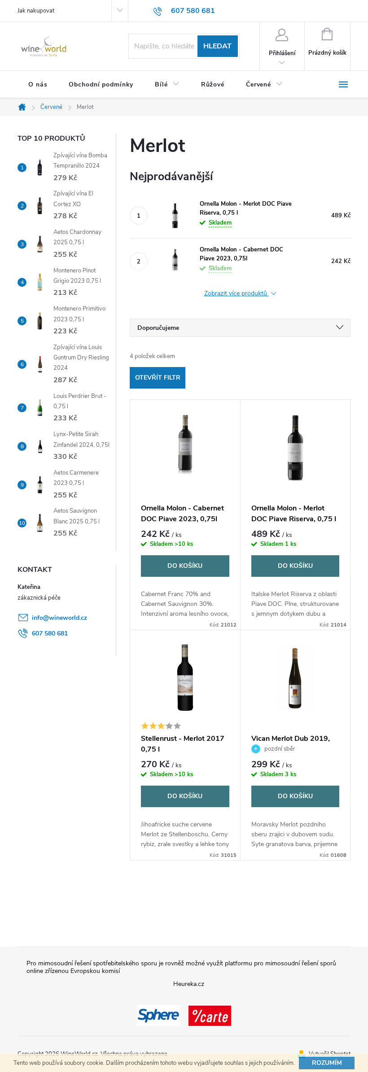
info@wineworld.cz (59, 618)
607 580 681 (50, 633)
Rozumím (327, 1063)
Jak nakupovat (36, 11)
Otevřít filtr (157, 377)
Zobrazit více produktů (236, 294)
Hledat (217, 46)
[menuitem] (38, 85)
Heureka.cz (188, 984)
